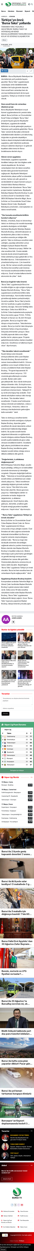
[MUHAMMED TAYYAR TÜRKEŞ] (5, 1137)
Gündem (11, 11)
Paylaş (5, 70)
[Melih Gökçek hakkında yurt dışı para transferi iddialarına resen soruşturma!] (25, 655)
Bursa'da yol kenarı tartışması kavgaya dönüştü (16, 1092)
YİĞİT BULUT (14, 1153)
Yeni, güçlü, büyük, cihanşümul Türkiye (20, 1156)
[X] (15, 1204)
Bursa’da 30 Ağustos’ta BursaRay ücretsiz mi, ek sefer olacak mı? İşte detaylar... (14, 1002)
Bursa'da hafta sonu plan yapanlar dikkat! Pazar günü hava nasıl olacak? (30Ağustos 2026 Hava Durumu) (16, 1062)
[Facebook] (12, 1204)
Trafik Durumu (24, 1216)
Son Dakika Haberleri (9, 1227)
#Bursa (4, 40)
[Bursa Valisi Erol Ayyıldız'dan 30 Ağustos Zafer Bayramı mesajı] (17, 928)
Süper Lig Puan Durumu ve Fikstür (6, 1221)
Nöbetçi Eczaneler (8, 1211)
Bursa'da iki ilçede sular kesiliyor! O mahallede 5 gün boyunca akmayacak (17, 883)
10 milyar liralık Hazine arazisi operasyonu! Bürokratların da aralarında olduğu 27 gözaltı (25, 683)
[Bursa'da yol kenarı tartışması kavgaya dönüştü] (17, 1078)
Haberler (4, 16)
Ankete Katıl (7, 1179)
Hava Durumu (24, 1211)
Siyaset (27, 11)
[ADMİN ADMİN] (6, 619)
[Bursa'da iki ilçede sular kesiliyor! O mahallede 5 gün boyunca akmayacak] (17, 868)
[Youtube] (21, 1204)
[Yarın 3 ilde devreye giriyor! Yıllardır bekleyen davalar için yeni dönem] (25, 637)
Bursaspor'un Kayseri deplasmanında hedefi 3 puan (14, 1122)
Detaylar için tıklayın (17, 770)
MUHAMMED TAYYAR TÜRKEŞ (19, 1135)
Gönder (5, 714)
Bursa (3, 11)
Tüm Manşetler (24, 1220)
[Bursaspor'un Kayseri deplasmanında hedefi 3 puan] (17, 1108)
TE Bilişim (21, 1241)
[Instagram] (18, 1204)
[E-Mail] (13, 622)
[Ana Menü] (2, 4)
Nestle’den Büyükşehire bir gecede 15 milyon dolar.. (19, 1139)
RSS (5, 1235)
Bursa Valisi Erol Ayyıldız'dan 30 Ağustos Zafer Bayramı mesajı (17, 943)
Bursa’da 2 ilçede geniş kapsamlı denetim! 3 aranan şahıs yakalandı (16, 853)
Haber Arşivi (23, 1227)
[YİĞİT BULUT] (5, 1155)
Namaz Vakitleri (8, 1216)
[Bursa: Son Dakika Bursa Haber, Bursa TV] (16, 4)
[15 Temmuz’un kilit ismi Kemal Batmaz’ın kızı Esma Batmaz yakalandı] (9, 674)
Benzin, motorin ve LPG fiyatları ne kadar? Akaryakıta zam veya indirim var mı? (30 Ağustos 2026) (17, 972)
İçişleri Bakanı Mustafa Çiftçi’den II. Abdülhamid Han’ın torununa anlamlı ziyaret (9, 664)
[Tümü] (31, 1131)
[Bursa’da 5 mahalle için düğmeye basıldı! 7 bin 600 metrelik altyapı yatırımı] (17, 898)
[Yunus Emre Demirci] (5, 1146)
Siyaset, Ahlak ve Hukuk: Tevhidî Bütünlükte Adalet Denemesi (21, 1148)
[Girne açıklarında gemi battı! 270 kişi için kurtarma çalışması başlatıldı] (9, 637)
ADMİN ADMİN (17, 618)
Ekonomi (19, 11)
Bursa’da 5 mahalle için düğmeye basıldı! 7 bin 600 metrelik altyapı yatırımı (16, 913)
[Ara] (32, 4)
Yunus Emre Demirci (17, 1144)
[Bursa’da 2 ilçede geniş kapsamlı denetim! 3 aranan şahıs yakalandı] (17, 838)
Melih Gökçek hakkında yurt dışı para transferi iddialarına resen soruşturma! (23, 664)
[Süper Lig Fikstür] (31, 777)
